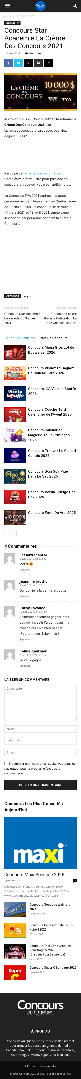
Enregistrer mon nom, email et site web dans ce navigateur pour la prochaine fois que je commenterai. (40, 768)
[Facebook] (8, 63)
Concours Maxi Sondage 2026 (34, 874)
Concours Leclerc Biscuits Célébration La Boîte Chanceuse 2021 (60, 318)
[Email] (28, 63)
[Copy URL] (48, 63)
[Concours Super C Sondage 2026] (15, 972)
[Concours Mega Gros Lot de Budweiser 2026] (15, 352)
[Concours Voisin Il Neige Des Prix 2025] (15, 497)
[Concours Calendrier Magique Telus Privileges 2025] (15, 435)
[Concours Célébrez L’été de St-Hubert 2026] (15, 930)
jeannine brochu (33, 581)
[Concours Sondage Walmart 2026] (15, 909)
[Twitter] (18, 63)
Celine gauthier (33, 651)
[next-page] (14, 533)
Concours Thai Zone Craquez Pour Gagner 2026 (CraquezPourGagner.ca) (50, 950)
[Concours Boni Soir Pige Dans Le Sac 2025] (15, 476)
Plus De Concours (53, 338)
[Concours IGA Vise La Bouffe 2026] (15, 393)
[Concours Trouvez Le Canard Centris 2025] (15, 455)
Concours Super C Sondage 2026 (52, 967)
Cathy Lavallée (32, 608)
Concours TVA (25, 16)
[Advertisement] (40, 155)
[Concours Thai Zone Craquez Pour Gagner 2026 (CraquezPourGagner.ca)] (15, 951)
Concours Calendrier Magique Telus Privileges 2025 (49, 435)
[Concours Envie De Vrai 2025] (15, 517)
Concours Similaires (19, 338)
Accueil (8, 16)
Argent (28, 296)
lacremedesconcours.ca (41, 173)
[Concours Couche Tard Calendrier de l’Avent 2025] (15, 414)
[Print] (38, 63)
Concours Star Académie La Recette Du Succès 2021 (22, 318)
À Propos (30, 1066)
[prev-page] (7, 533)
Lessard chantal (33, 555)
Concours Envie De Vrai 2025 (52, 512)
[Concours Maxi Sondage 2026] (40, 843)
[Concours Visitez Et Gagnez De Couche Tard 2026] (15, 373)
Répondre (24, 569)
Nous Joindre (48, 1066)
